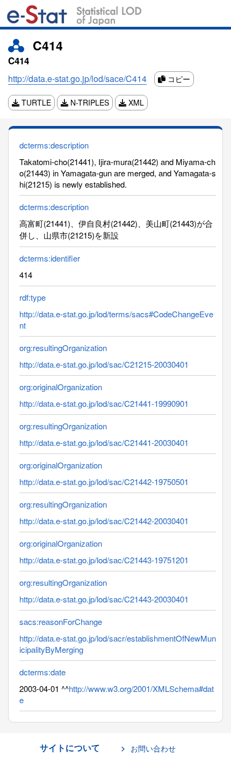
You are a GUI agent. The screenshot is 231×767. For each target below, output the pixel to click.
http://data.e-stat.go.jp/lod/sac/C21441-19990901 (104, 403)
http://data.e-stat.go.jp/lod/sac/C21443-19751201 (104, 559)
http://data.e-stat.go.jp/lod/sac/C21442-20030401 (104, 520)
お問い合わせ (153, 748)
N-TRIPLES (88, 102)
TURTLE (35, 102)
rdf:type (32, 297)
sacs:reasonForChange (60, 621)
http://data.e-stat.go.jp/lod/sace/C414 (77, 78)
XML (135, 102)
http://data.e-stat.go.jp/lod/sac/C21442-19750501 (104, 481)
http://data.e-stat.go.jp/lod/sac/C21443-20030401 (104, 599)
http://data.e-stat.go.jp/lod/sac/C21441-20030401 (104, 442)
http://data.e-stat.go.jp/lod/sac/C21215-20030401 (104, 364)
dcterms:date (42, 671)
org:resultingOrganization (63, 347)
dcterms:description (54, 145)
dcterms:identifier (49, 258)
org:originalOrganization (60, 386)
